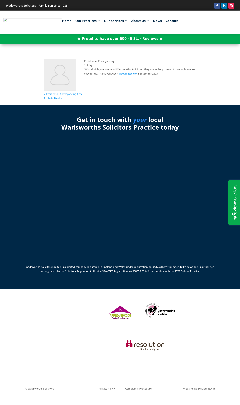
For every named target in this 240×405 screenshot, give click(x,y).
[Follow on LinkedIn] (224, 6)
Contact (172, 21)
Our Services (114, 21)
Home (67, 21)
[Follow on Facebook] (217, 6)
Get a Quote (207, 22)
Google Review (128, 73)
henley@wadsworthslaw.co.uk (37, 234)
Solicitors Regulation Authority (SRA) (86, 271)
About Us (138, 21)
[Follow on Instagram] (231, 6)
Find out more (37, 245)
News (157, 21)
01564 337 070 (37, 230)
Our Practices (86, 21)
